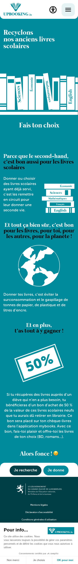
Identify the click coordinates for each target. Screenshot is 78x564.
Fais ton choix (39, 125)
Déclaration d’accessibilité (39, 512)
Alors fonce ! (36, 454)
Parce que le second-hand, (38, 162)
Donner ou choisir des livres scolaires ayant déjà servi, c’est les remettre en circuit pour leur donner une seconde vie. (19, 194)
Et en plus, (39, 328)
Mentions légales (39, 505)
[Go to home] (17, 10)
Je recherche (25, 470)
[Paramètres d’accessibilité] (53, 10)
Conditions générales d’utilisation (39, 520)
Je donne (56, 470)
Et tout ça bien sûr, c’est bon (39, 230)
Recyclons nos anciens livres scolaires (29, 40)
